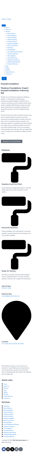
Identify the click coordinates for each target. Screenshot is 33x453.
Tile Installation (11, 56)
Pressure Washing (12, 64)
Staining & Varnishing (13, 60)
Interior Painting (11, 37)
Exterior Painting (12, 41)
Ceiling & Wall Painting (13, 62)
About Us (8, 29)
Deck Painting (11, 33)
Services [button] (7, 31)
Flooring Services (12, 58)
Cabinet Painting (12, 39)
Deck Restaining (11, 35)
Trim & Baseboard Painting (14, 52)
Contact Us (8, 74)
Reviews (7, 70)
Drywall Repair (11, 49)
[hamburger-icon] (4, 25)
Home (7, 27)
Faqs (6, 66)
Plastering (10, 47)
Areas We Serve (9, 72)
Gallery (7, 68)
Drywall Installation (12, 43)
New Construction (12, 45)
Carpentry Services (12, 54)
